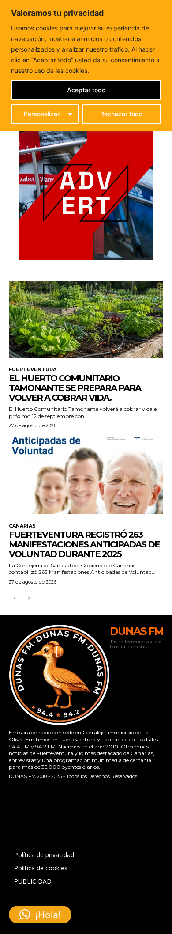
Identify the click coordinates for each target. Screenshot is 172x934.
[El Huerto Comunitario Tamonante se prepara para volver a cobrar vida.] (86, 319)
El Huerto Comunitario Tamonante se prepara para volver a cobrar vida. (75, 388)
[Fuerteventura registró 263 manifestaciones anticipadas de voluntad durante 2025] (86, 475)
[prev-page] (14, 598)
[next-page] (28, 598)
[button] (40, 914)
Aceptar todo (86, 90)
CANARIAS (22, 526)
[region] (86, 65)
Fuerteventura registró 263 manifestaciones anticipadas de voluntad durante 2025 (84, 544)
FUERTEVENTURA (32, 369)
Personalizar (42, 114)
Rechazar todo (121, 114)
